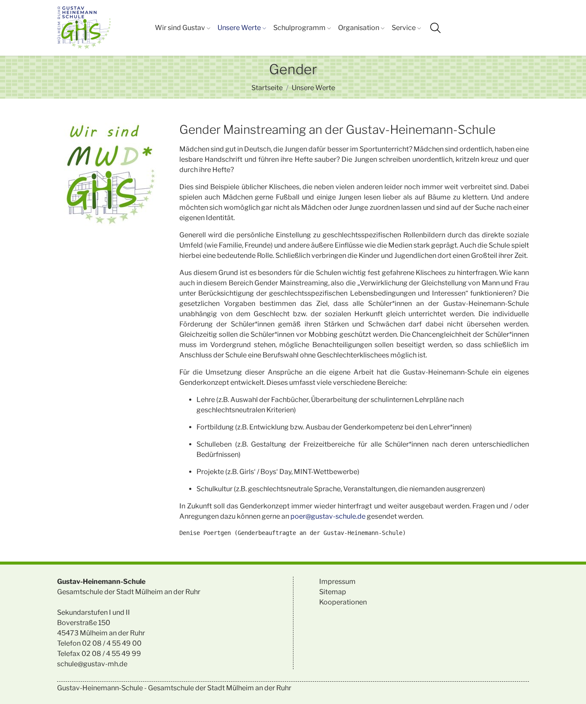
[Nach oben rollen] (567, 685)
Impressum (337, 581)
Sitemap (332, 592)
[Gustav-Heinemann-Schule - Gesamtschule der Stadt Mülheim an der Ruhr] (84, 28)
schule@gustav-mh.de (92, 664)
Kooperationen (343, 602)
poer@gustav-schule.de (327, 516)
